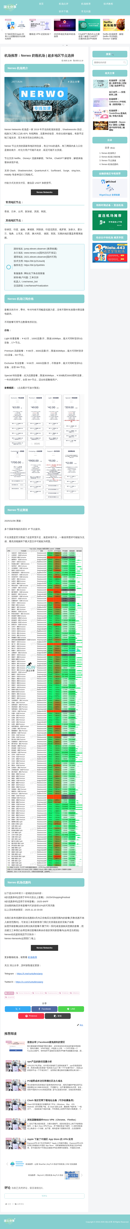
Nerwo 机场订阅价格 (111, 157)
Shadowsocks (52, 993)
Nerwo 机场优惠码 (110, 164)
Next (128, 30)
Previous (2, 30)
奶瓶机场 (76, 993)
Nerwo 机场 (39, 993)
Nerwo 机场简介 (109, 153)
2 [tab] (67, 45)
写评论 (44, 1196)
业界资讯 (10, 993)
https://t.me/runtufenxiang (30, 973)
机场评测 (11, 997)
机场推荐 (32, 957)
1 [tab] (63, 45)
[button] (58, 1016)
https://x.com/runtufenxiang (29, 982)
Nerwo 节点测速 (109, 160)
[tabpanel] (15, 29)
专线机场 (65, 993)
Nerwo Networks (44, 192)
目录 (107, 147)
